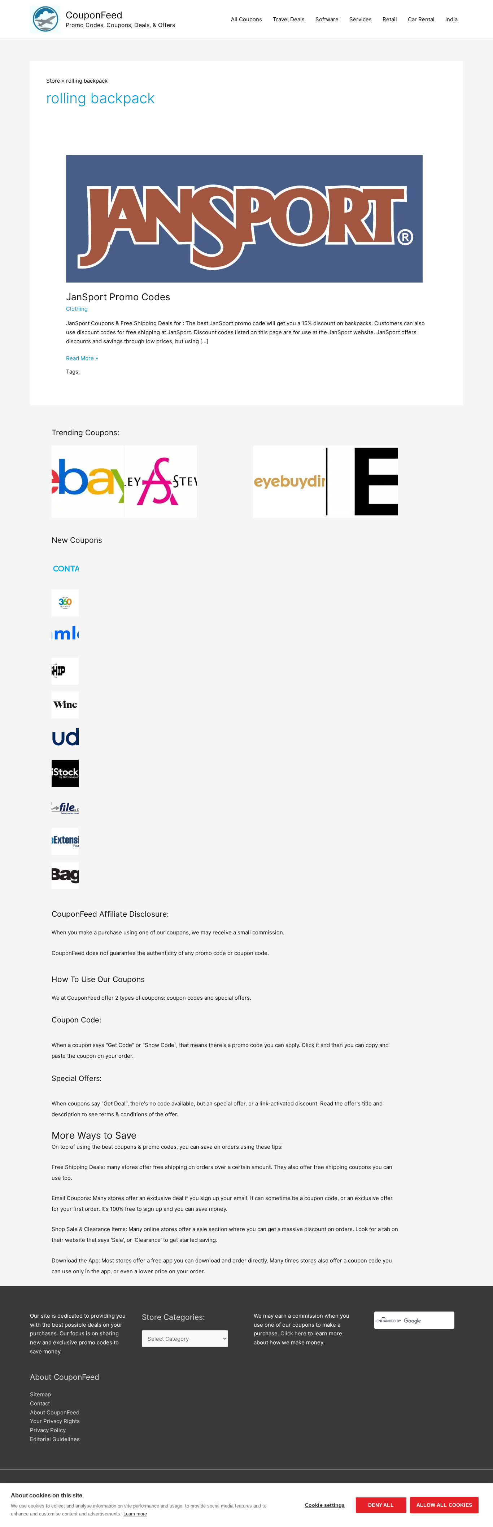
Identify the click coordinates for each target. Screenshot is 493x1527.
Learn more (135, 1514)
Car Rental (421, 19)
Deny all (381, 1505)
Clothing (77, 308)
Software (327, 19)
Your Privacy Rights (55, 1421)
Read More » (82, 358)
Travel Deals (289, 19)
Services (360, 19)
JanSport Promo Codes (118, 296)
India (451, 19)
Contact (40, 1403)
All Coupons (246, 19)
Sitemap (40, 1394)
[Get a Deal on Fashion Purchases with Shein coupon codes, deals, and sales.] (362, 482)
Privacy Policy (48, 1430)
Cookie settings (325, 1505)
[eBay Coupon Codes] (88, 482)
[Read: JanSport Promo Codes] (244, 218)
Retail (390, 19)
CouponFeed (94, 15)
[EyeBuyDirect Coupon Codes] (289, 482)
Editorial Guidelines (55, 1439)
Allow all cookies (444, 1505)
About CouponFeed (54, 1412)
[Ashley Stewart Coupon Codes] (161, 482)
